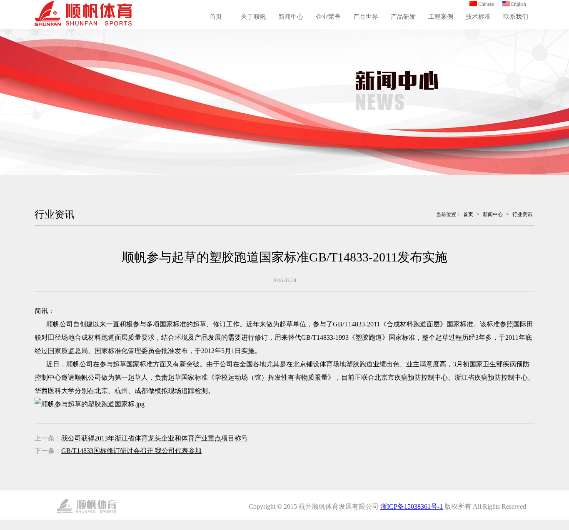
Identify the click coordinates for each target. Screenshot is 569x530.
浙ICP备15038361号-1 (411, 506)
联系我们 (515, 16)
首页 (216, 16)
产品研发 (403, 16)
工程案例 (440, 16)
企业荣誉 (328, 16)
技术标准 (478, 16)
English (518, 4)
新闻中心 (290, 16)
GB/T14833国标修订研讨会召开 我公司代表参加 (131, 450)
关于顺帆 (253, 16)
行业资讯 (522, 214)
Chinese (486, 4)
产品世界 (365, 16)
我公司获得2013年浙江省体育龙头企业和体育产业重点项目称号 (154, 438)
